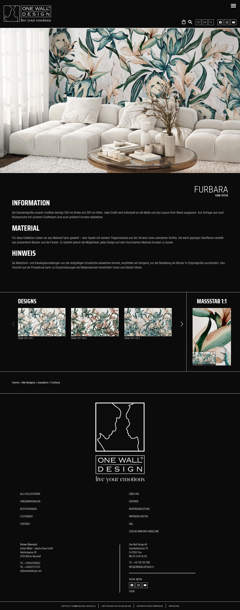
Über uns (134, 494)
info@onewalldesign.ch (141, 567)
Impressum (174, 606)
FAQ (131, 524)
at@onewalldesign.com (31, 571)
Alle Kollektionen (30, 494)
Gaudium (43, 382)
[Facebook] (220, 22)
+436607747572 (32, 567)
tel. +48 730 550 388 (139, 562)
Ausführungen (28, 509)
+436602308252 (32, 563)
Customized (26, 516)
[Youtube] (233, 22)
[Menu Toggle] (233, 5)
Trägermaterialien (30, 501)
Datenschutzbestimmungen (150, 606)
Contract (25, 524)
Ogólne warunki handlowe (144, 531)
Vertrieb (133, 501)
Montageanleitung (139, 509)
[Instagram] (227, 22)
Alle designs (28, 382)
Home (15, 382)
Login (131, 591)
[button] (181, 324)
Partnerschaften (138, 516)
